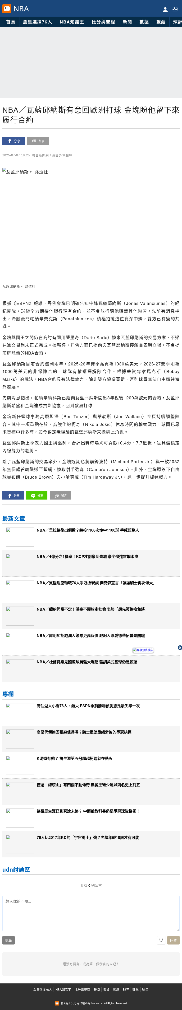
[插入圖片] (161, 940)
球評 (126, 989)
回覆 (173, 940)
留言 (41, 141)
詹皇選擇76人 (37, 22)
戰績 (161, 22)
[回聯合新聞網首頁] (6, 8)
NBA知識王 (72, 22)
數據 (144, 22)
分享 (17, 141)
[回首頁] (20, 8)
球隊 (135, 989)
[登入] (165, 9)
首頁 (11, 22)
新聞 (127, 22)
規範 (8, 940)
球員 (145, 989)
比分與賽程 (103, 22)
